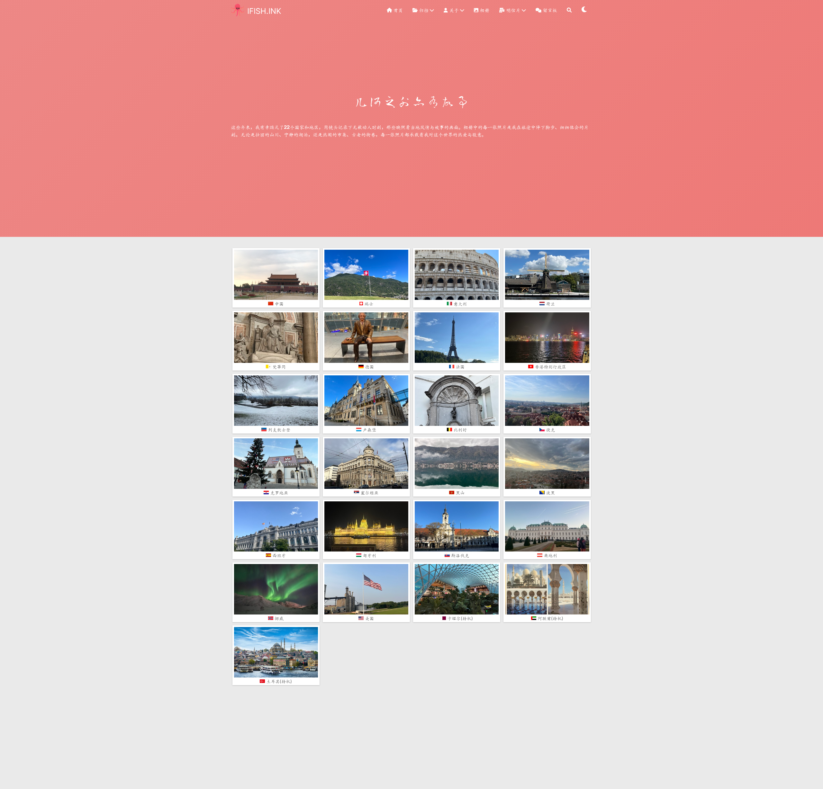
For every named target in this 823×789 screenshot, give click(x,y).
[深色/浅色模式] (584, 10)
